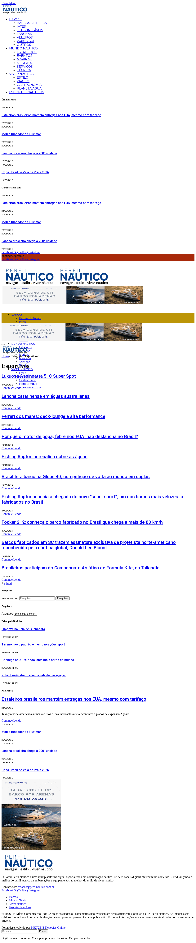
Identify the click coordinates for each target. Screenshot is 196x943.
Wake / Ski (25, 41)
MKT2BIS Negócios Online (48, 927)
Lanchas (24, 34)
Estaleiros (27, 52)
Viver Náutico (21, 74)
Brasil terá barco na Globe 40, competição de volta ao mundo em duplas (76, 476)
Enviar (42, 931)
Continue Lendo (11, 388)
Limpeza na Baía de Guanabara (23, 629)
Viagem (23, 81)
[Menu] (3, 344)
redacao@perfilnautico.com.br (36, 887)
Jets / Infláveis (30, 30)
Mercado (25, 63)
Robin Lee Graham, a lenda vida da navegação (34, 675)
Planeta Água (29, 88)
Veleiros (25, 37)
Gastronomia (29, 85)
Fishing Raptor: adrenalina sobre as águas (44, 456)
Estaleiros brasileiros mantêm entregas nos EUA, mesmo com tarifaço (51, 115)
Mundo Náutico (23, 48)
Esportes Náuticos (26, 92)
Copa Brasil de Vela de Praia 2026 (25, 172)
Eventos (24, 56)
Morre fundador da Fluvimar (21, 134)
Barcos (15, 19)
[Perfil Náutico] (56, 284)
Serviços (25, 66)
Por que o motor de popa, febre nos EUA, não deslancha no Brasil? (70, 436)
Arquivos (7, 613)
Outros (24, 45)
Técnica (24, 70)
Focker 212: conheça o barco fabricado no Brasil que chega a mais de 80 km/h (82, 522)
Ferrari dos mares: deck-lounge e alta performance (53, 416)
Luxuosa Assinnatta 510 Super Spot (39, 376)
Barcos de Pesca (32, 23)
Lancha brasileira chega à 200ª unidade (29, 153)
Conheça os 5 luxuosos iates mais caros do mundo (38, 660)
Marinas (24, 59)
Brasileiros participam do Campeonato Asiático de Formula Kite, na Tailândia (80, 568)
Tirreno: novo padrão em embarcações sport (33, 644)
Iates (21, 26)
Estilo (22, 77)
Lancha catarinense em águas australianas (46, 396)
